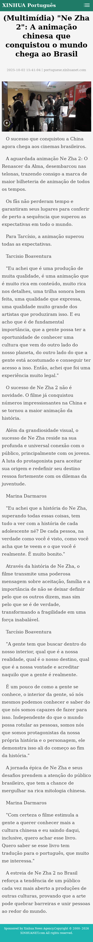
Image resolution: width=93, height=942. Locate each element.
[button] (6, 125)
